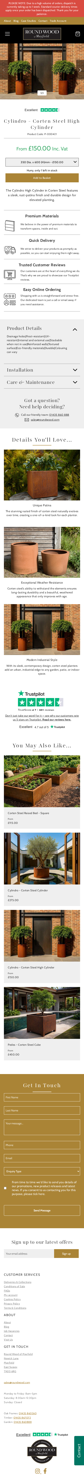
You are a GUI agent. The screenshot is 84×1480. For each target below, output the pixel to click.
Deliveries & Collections (17, 1282)
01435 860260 (28, 1413)
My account (10, 1294)
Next (80, 70)
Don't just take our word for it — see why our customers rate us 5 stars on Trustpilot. (42, 717)
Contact (42, 20)
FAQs (7, 1290)
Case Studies (28, 20)
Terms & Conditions (15, 1307)
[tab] (42, 328)
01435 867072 (22, 1417)
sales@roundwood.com (45, 419)
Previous (4, 70)
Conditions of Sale (14, 1286)
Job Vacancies (12, 1330)
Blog (16, 20)
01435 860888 (23, 1421)
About (7, 20)
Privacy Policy (12, 1303)
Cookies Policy (12, 1299)
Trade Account (58, 20)
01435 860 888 (59, 415)
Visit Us (8, 1339)
